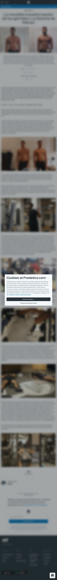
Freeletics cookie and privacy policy (20, 295)
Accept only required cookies (28, 303)
